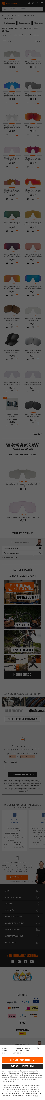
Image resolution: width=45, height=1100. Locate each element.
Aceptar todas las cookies (21, 1060)
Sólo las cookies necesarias (22, 1066)
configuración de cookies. (15, 1053)
